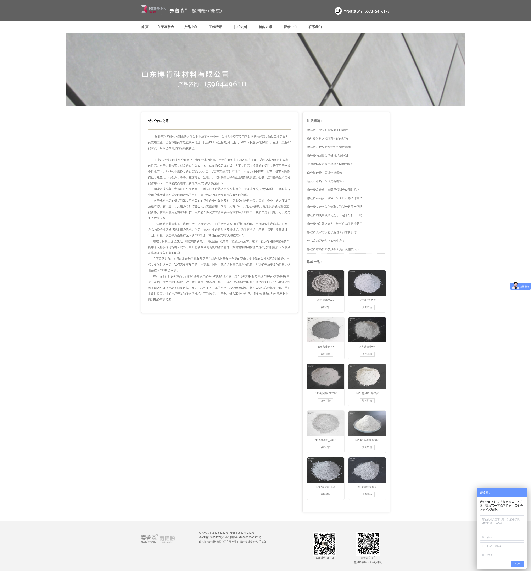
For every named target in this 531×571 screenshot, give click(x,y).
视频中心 (290, 27)
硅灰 (255, 541)
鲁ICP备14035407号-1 (212, 537)
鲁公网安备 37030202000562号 (243, 537)
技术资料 (240, 27)
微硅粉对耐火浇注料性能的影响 (327, 138)
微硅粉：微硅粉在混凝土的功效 (327, 130)
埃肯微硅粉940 (367, 299)
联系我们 (315, 27)
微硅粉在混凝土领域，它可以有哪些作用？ (334, 198)
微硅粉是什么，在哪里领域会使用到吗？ (333, 189)
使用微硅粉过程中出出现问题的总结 (330, 164)
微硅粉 (243, 541)
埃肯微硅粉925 (367, 346)
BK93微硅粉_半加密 (325, 440)
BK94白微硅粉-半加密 (367, 440)
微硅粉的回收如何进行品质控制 (327, 155)
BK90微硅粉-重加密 (326, 393)
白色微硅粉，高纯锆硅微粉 (324, 172)
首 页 (145, 27)
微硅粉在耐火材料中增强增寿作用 (329, 147)
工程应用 (215, 27)
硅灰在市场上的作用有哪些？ (326, 181)
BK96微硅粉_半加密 (367, 393)
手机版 (262, 541)
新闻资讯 (265, 27)
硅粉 (250, 541)
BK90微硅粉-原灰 (367, 486)
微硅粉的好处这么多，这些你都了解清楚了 (334, 223)
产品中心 (190, 27)
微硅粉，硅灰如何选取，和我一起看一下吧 (334, 206)
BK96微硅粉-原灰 (325, 486)
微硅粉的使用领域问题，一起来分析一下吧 (334, 215)
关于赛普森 (166, 27)
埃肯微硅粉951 (325, 346)
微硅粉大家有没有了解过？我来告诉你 (332, 232)
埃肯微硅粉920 (325, 299)
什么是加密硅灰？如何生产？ (326, 240)
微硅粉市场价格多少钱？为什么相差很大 (333, 249)
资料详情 (326, 307)
